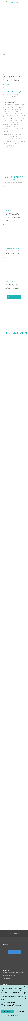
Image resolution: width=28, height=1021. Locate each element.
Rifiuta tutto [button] (20, 1011)
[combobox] (24, 986)
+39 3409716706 (7, 978)
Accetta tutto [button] (7, 1011)
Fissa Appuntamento (14, 933)
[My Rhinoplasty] (12, 2)
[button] (14, 1015)
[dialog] (14, 1003)
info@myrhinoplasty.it (8, 976)
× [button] (26, 986)
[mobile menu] (26, 2)
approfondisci (6, 84)
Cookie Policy (14, 1018)
